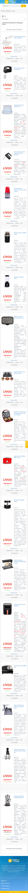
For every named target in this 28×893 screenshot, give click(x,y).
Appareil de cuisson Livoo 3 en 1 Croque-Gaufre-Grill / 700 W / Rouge (20, 413)
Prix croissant (14, 19)
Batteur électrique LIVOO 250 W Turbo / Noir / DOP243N (19, 153)
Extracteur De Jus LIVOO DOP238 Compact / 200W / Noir (20, 751)
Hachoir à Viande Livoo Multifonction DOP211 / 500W (19, 707)
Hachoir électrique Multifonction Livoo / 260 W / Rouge (20, 190)
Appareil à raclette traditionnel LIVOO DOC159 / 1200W (20, 562)
